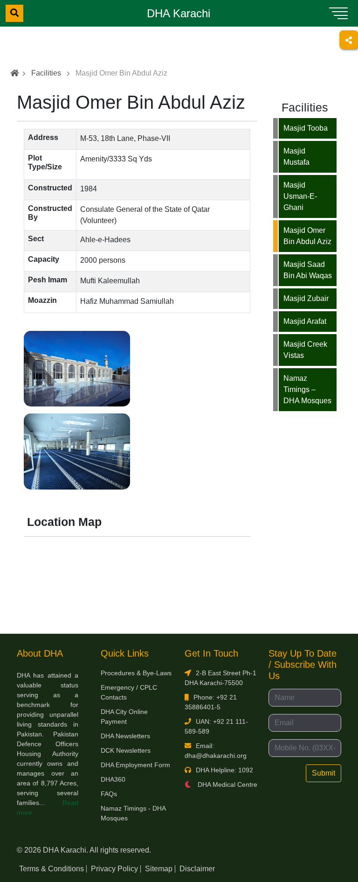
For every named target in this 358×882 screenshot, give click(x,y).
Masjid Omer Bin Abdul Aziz (307, 235)
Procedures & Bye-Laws (136, 673)
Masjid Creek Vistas (305, 349)
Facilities (46, 73)
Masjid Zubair (306, 298)
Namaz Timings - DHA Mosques (133, 813)
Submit (323, 773)
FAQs (109, 794)
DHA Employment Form (135, 765)
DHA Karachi (178, 13)
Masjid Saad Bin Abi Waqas (307, 270)
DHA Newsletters (125, 736)
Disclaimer (197, 869)
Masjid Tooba (305, 128)
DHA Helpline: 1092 (224, 770)
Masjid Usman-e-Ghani (300, 196)
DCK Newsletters (126, 750)
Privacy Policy (114, 869)
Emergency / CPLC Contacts (129, 692)
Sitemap (158, 869)
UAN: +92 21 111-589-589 (216, 726)
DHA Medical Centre (226, 784)
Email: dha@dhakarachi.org (216, 750)
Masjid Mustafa (296, 156)
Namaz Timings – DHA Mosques (307, 389)
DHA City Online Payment (124, 716)
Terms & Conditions (51, 869)
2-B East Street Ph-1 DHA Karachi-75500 (220, 677)
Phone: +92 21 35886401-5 (211, 702)
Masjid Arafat (304, 321)
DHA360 (113, 779)
